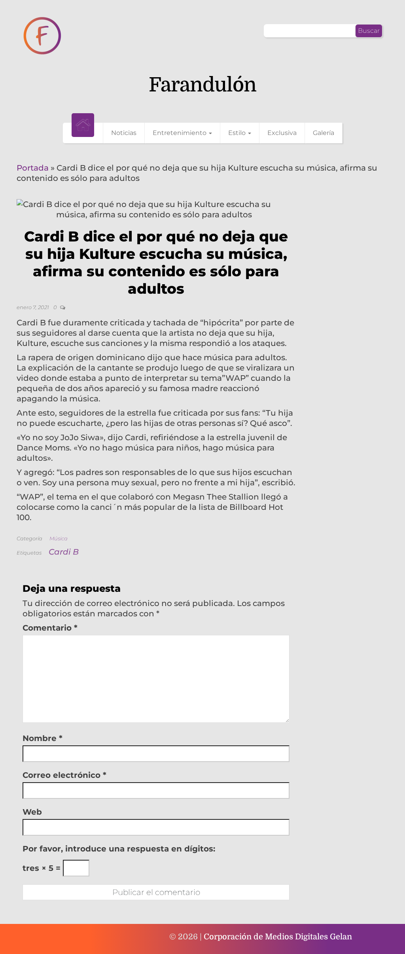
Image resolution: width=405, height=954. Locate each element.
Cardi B (64, 552)
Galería (323, 133)
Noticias (123, 133)
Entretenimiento (180, 133)
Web (32, 812)
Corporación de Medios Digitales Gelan (278, 936)
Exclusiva (282, 133)
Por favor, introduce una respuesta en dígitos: (119, 848)
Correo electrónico (64, 775)
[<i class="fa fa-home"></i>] (83, 125)
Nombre (42, 738)
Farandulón (202, 85)
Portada (33, 168)
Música (58, 538)
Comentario (50, 628)
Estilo (237, 133)
